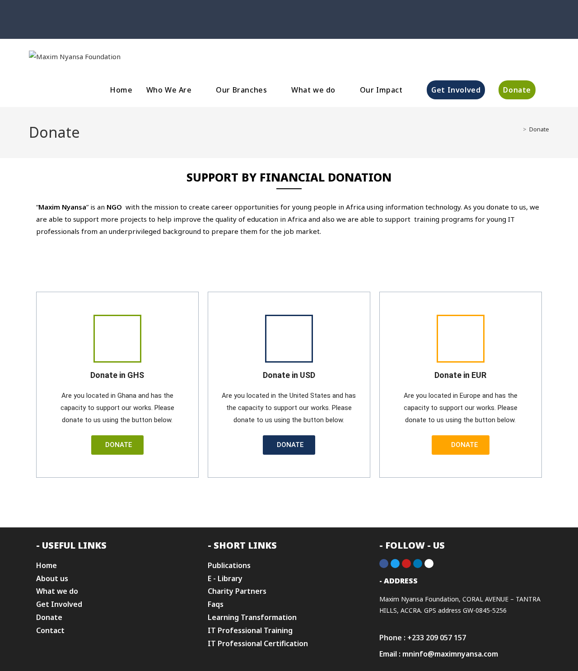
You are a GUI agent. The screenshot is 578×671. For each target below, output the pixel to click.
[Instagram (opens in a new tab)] (284, 30)
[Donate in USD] (289, 339)
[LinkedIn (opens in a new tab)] (294, 30)
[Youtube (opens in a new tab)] (304, 30)
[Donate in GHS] (117, 339)
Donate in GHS (117, 375)
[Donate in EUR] (461, 339)
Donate (539, 129)
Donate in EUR (460, 375)
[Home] (518, 129)
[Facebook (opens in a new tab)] (273, 30)
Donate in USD (289, 375)
